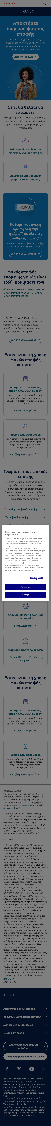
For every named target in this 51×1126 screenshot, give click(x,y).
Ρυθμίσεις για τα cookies (36, 579)
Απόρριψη (25, 587)
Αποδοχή (25, 594)
